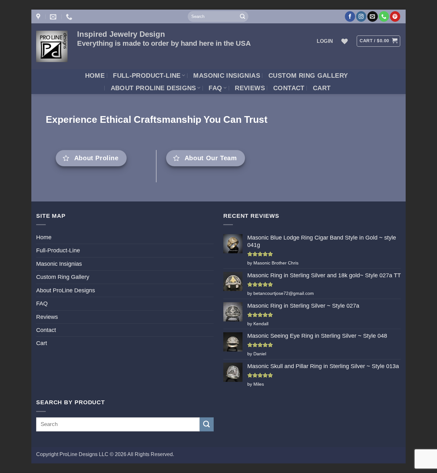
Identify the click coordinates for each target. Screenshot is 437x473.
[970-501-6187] (70, 16)
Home (95, 75)
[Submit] (242, 16)
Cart (322, 87)
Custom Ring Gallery (308, 75)
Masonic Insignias (226, 75)
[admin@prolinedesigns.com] (54, 16)
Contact (289, 87)
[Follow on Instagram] (361, 16)
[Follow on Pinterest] (395, 16)
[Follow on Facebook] (350, 16)
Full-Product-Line (147, 75)
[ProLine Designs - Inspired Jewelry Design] (52, 46)
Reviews (250, 87)
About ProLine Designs (153, 87)
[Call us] (384, 16)
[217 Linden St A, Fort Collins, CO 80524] (39, 16)
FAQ (215, 87)
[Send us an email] (372, 16)
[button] (325, 41)
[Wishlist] (344, 41)
